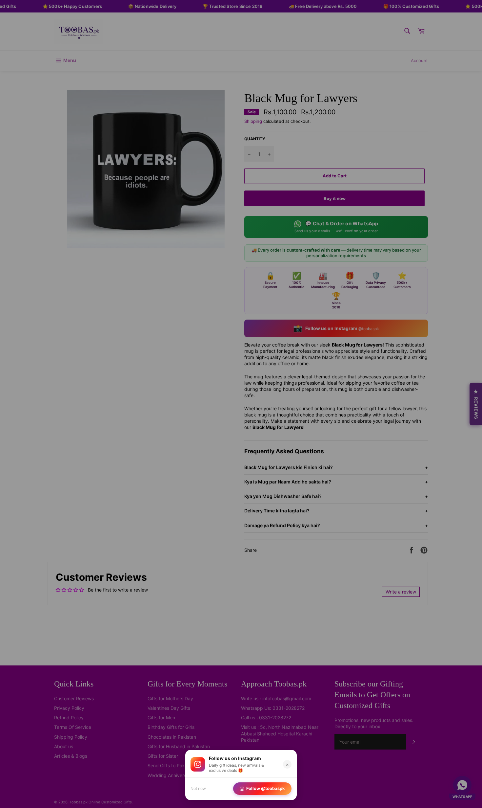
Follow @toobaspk (265, 788)
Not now (198, 788)
